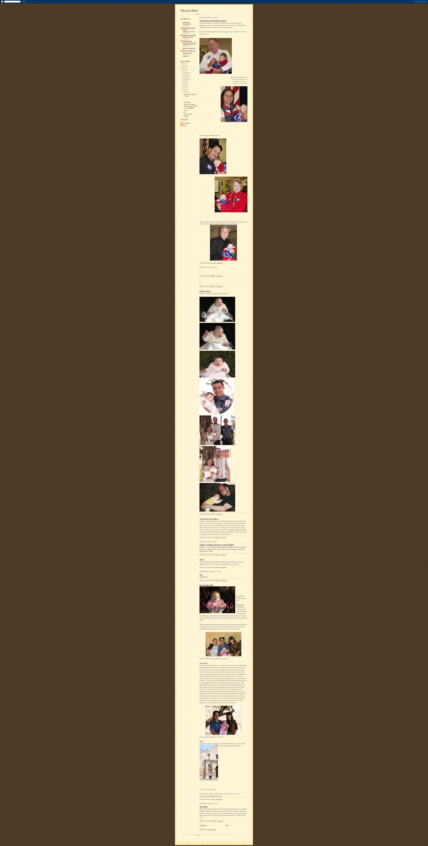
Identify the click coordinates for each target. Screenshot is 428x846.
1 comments (219, 286)
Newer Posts (203, 825)
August (185, 81)
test (184, 112)
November (186, 74)
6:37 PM (213, 799)
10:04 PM (217, 580)
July (185, 83)
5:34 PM (217, 537)
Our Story (185, 56)
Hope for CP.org (187, 53)
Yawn (185, 110)
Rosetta (184, 125)
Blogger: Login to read (189, 48)
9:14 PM (213, 286)
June (185, 85)
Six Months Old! (188, 114)
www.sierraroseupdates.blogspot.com (211, 796)
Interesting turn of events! (189, 31)
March (185, 92)
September (186, 79)
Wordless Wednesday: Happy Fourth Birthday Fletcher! (190, 43)
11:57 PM (213, 263)
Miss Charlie (186, 22)
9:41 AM (217, 554)
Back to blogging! (187, 24)
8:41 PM (213, 514)
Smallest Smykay (187, 41)
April (185, 90)
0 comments (219, 276)
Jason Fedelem (186, 123)
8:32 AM (217, 567)
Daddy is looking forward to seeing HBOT (190, 107)
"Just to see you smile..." (190, 104)
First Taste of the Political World (213, 20)
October (186, 77)
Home (227, 825)
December (186, 72)
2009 (183, 68)
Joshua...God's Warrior (189, 35)
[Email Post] (223, 276)
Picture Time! (187, 102)
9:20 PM (213, 276)
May (185, 87)
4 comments (219, 799)
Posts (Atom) (211, 829)
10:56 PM (213, 821)
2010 (183, 66)
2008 (183, 70)
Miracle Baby (189, 10)
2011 (183, 63)
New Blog (186, 116)
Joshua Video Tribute (188, 37)
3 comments (220, 263)
